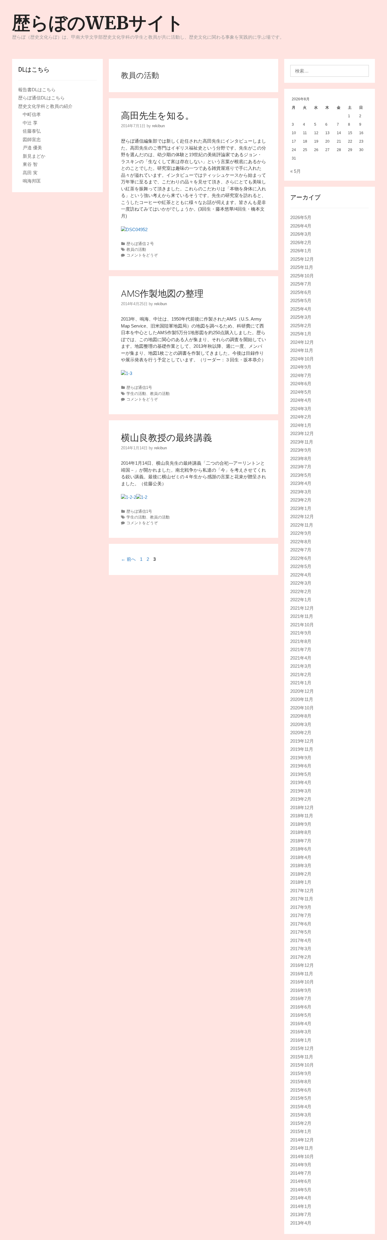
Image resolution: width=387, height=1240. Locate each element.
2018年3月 (300, 865)
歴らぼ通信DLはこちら (41, 97)
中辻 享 (30, 122)
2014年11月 (301, 1148)
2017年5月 (300, 932)
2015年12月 (302, 1048)
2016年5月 (300, 1015)
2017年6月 (300, 923)
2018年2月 (300, 874)
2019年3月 (300, 790)
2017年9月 (300, 907)
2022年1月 (300, 599)
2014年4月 (300, 1197)
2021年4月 (300, 657)
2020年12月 (302, 691)
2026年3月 (300, 234)
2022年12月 (302, 516)
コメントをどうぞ (142, 255)
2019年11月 (301, 749)
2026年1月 (300, 250)
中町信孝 (32, 114)
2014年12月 (302, 1139)
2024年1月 (300, 425)
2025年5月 (300, 300)
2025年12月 (302, 259)
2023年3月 (300, 491)
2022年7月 (300, 549)
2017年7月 (300, 915)
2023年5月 (300, 475)
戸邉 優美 (32, 147)
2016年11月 (301, 973)
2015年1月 (300, 1131)
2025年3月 (300, 317)
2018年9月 (300, 824)
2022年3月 (300, 583)
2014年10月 (302, 1156)
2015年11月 (301, 1056)
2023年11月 (301, 441)
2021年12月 (302, 608)
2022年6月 (300, 558)
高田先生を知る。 (157, 115)
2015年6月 (300, 1090)
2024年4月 (300, 400)
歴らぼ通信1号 (139, 387)
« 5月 (295, 171)
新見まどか (34, 156)
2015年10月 (302, 1064)
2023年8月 (300, 458)
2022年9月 (300, 533)
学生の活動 (136, 393)
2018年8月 (300, 832)
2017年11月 (301, 898)
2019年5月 (300, 774)
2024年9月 (300, 367)
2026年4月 (300, 225)
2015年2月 (300, 1123)
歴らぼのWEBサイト (98, 22)
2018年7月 (300, 840)
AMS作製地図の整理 (162, 293)
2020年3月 (300, 724)
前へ (128, 559)
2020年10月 (302, 707)
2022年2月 (300, 591)
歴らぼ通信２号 (140, 243)
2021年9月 (300, 632)
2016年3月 (300, 1031)
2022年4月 (300, 574)
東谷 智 (30, 164)
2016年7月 (300, 998)
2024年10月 (302, 358)
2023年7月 (300, 466)
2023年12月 (302, 433)
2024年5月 (300, 392)
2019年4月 (300, 782)
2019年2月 (300, 799)
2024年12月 (302, 342)
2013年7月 (300, 1214)
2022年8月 (300, 541)
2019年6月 (300, 765)
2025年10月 (302, 275)
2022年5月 (300, 566)
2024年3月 (300, 408)
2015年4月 (300, 1106)
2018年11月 (301, 815)
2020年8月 (300, 715)
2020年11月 (301, 699)
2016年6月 (300, 1006)
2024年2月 (300, 416)
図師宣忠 (32, 139)
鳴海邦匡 (32, 180)
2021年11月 (301, 616)
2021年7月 (300, 649)
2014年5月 (300, 1189)
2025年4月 (300, 309)
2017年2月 (300, 957)
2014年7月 (300, 1173)
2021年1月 (300, 682)
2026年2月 (300, 242)
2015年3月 (300, 1114)
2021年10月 (302, 624)
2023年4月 (300, 483)
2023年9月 (300, 450)
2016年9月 (300, 990)
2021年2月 (300, 674)
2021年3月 (300, 666)
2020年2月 (300, 732)
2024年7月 (300, 375)
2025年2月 (300, 325)
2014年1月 (300, 1206)
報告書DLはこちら (37, 89)
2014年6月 (300, 1181)
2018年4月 (300, 857)
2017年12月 (302, 890)
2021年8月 (300, 641)
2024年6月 (300, 383)
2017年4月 (300, 940)
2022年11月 (301, 525)
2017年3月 (300, 948)
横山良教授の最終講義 (166, 437)
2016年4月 (300, 1023)
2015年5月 (300, 1098)
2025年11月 (301, 267)
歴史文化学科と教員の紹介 (45, 106)
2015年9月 (300, 1073)
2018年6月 (300, 848)
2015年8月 (300, 1081)
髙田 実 (30, 172)
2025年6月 (300, 292)
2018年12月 (302, 807)
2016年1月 (300, 1040)
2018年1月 (300, 882)
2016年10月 (302, 981)
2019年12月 (302, 741)
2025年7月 (300, 283)
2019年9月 (300, 757)
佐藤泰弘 (32, 131)
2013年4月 (300, 1222)
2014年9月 (300, 1164)
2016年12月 (302, 965)
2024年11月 (301, 350)
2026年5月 (300, 217)
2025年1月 (300, 333)
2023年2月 (300, 499)
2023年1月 (300, 508)
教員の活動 (136, 249)
